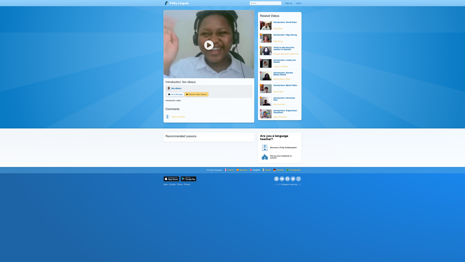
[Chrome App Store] (276, 178)
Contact (172, 184)
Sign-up (288, 3)
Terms (179, 184)
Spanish (243, 169)
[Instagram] (298, 178)
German (280, 169)
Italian (268, 169)
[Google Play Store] (188, 178)
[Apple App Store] (171, 178)
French (230, 169)
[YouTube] (282, 178)
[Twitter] (293, 178)
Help (165, 184)
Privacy (187, 184)
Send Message (177, 94)
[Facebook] (287, 178)
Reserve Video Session (198, 94)
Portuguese (295, 169)
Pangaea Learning (289, 184)
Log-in (298, 3)
